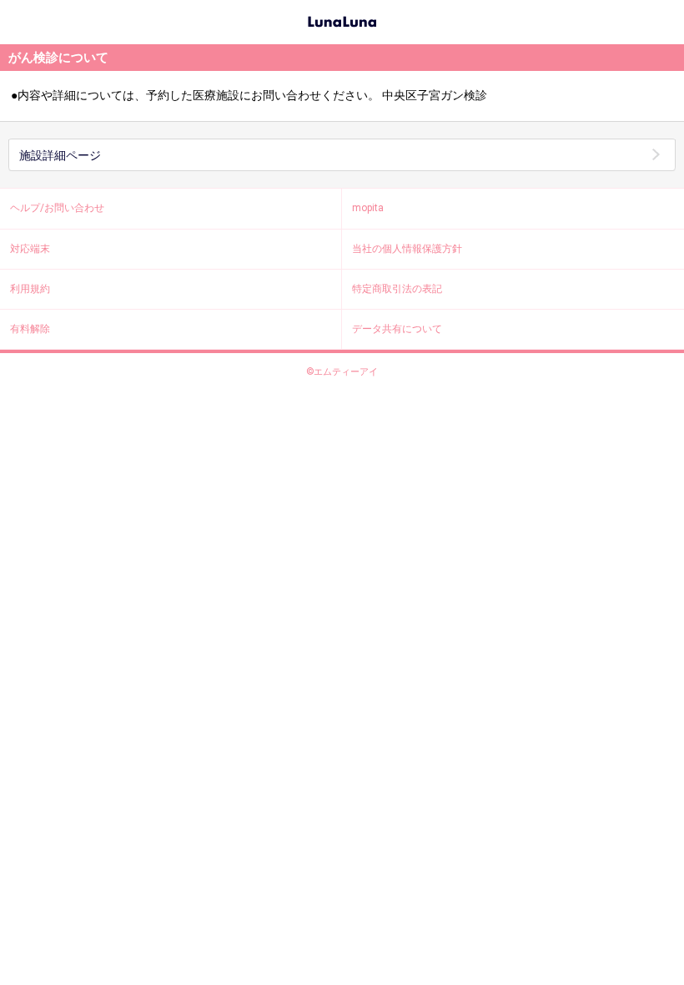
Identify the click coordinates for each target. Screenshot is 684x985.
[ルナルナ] (342, 20)
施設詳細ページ (60, 155)
